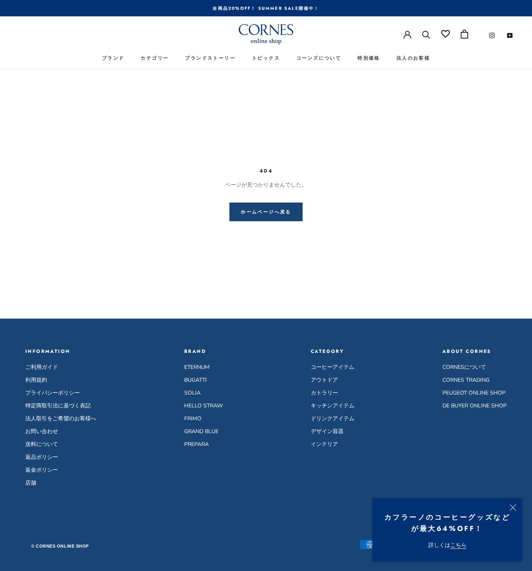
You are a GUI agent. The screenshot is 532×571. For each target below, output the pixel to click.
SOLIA (192, 393)
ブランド (113, 58)
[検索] (426, 34)
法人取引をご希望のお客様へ (60, 418)
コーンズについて (318, 58)
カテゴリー (155, 58)
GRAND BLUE (201, 431)
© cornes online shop (60, 546)
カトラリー (324, 393)
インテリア (324, 444)
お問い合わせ (41, 431)
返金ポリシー (41, 470)
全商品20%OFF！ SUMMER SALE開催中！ (266, 8)
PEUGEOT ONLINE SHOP (474, 393)
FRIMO (192, 418)
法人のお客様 (413, 58)
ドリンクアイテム (332, 418)
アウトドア (324, 380)
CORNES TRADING (466, 380)
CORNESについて (464, 367)
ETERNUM (197, 367)
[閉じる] (512, 507)
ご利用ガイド (41, 367)
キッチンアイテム (332, 405)
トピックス (266, 58)
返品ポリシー (41, 457)
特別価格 (369, 58)
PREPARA (196, 444)
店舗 (30, 482)
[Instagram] (492, 35)
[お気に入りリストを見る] (445, 34)
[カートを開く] (464, 34)
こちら (458, 545)
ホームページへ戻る (266, 211)
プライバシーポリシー (52, 393)
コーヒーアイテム (332, 367)
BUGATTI (195, 380)
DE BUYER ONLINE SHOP (474, 405)
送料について (41, 444)
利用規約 (36, 380)
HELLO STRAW (203, 405)
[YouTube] (510, 35)
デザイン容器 (327, 431)
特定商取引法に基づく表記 (58, 405)
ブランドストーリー (210, 58)
